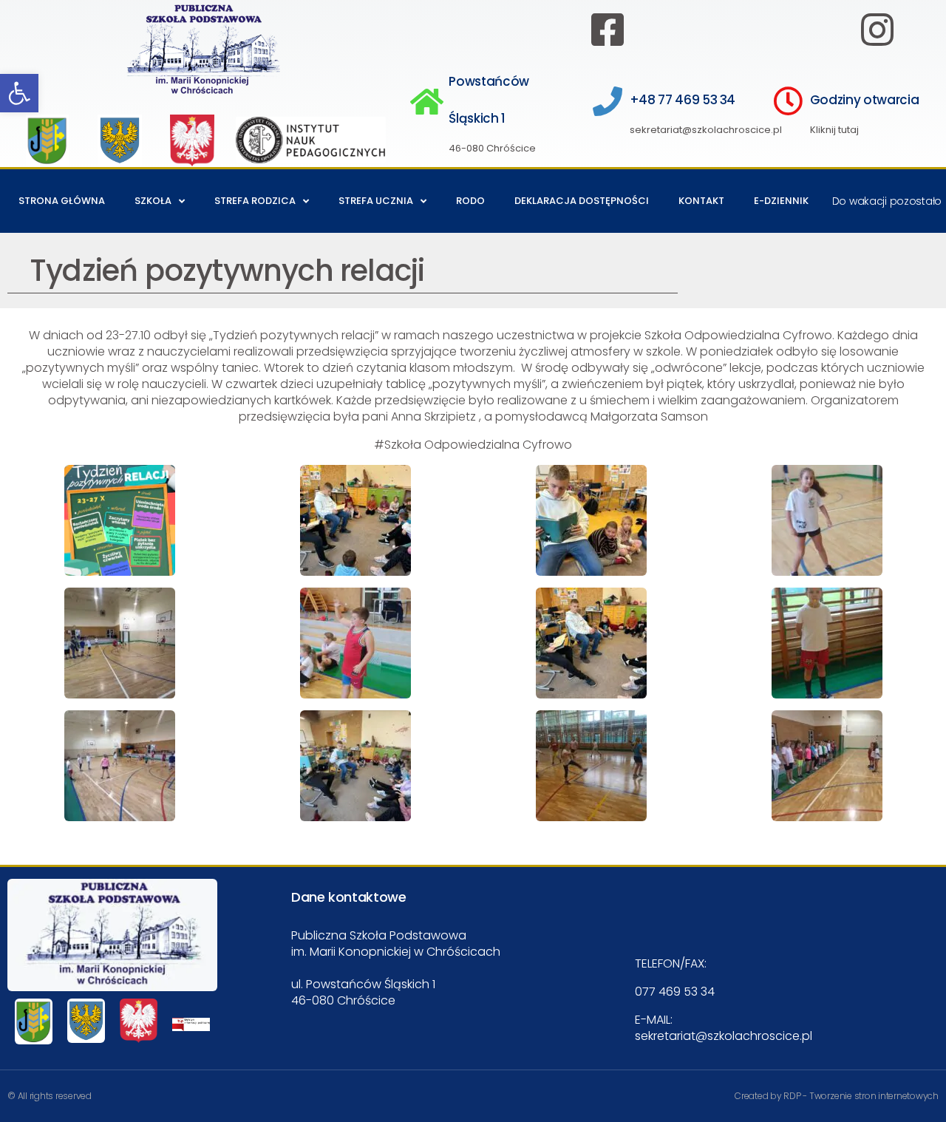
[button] (19, 93)
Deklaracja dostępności (581, 201)
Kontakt (701, 201)
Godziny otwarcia (864, 100)
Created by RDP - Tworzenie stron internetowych (837, 1095)
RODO (470, 201)
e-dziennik (781, 201)
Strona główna (61, 201)
